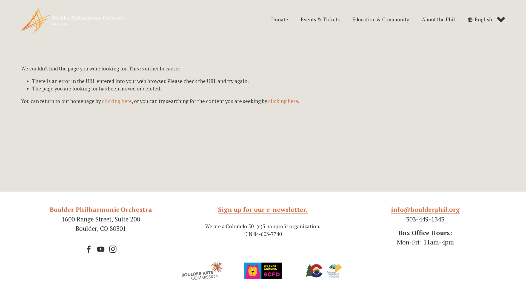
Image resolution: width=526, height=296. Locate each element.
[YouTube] (101, 249)
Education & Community (380, 19)
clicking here (117, 101)
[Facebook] (89, 249)
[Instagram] (113, 249)
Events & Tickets (320, 19)
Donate (279, 19)
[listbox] (486, 19)
